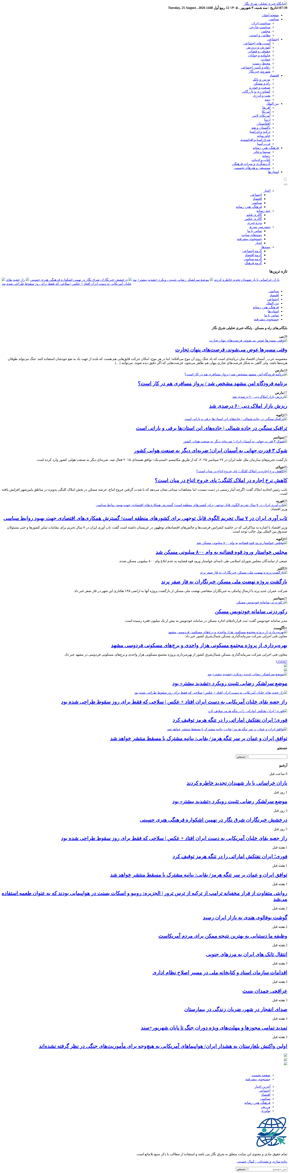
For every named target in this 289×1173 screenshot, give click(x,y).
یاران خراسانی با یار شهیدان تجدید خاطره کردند (246, 280)
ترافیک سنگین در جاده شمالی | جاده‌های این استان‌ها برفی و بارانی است (211, 428)
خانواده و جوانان (259, 55)
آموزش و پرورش (258, 47)
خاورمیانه (263, 135)
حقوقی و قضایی (259, 51)
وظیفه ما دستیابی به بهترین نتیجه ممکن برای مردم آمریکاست (222, 936)
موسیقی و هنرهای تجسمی (252, 168)
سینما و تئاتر (261, 152)
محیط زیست (261, 63)
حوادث (265, 59)
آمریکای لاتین (261, 115)
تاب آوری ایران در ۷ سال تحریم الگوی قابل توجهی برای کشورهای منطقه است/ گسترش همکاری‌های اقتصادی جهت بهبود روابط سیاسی (145, 518)
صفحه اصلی (270, 15)
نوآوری (265, 1111)
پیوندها (265, 247)
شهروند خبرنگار (259, 71)
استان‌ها (273, 172)
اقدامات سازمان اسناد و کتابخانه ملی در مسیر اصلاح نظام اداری (220, 972)
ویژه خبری (254, 223)
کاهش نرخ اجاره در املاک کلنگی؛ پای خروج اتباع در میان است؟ (221, 480)
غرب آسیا (263, 144)
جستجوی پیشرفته (249, 239)
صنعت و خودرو (259, 87)
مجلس (265, 31)
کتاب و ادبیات (261, 160)
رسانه (266, 156)
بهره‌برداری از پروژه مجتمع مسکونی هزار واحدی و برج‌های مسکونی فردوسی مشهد (199, 645)
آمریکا (266, 111)
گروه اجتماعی (252, 251)
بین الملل (272, 103)
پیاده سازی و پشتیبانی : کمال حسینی (262, 1161)
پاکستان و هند (260, 127)
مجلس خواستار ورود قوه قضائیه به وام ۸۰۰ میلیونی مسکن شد (221, 552)
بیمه (267, 99)
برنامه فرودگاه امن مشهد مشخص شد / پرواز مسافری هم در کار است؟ (212, 383)
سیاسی (273, 19)
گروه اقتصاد (253, 255)
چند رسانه (263, 211)
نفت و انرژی (261, 95)
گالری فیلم (254, 215)
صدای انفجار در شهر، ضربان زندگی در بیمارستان (235, 1009)
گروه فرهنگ (253, 263)
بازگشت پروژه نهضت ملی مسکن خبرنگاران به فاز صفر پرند (224, 581)
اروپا (267, 119)
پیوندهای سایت (251, 235)
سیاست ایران (261, 23)
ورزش (265, 1106)
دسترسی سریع (259, 227)
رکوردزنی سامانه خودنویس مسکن (251, 611)
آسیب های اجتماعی (256, 43)
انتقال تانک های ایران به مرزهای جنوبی (246, 954)
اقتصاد (274, 75)
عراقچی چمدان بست (264, 991)
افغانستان (263, 123)
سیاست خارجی (259, 27)
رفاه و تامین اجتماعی (255, 67)
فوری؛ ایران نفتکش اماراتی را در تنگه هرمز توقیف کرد (230, 720)
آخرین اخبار (262, 1086)
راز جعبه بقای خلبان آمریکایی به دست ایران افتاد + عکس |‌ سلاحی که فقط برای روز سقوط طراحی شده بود (174, 702)
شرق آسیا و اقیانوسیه (255, 139)
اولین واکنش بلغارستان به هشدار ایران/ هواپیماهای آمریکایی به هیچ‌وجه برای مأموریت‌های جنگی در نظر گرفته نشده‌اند (163, 1046)
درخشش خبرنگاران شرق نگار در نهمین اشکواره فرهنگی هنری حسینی (79, 280)
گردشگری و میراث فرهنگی (251, 164)
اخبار (267, 190)
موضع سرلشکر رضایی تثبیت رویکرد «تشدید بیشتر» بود (171, 280)
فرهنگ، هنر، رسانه (266, 148)
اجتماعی (273, 39)
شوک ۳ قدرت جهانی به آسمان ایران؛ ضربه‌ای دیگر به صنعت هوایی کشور (210, 450)
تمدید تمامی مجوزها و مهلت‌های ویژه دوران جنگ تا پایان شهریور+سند (214, 1027)
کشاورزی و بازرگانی (256, 91)
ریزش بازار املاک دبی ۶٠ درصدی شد (248, 406)
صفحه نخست (261, 1075)
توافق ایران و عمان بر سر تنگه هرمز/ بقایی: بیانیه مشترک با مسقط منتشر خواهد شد (198, 738)
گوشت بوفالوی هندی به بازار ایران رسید (245, 917)
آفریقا (266, 107)
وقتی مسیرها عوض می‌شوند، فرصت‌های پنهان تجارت (231, 349)
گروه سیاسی (253, 259)
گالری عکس (253, 219)
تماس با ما (254, 231)
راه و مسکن (261, 83)
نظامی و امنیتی (259, 35)
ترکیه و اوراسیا (260, 131)
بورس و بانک (261, 79)
